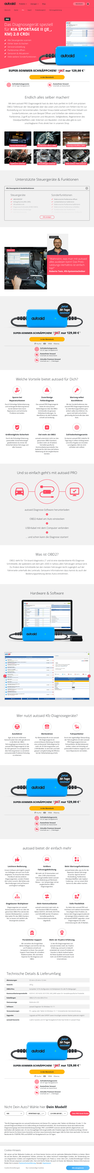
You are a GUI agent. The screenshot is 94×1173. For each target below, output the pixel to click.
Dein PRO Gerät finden (80, 1114)
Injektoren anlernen (17, 164)
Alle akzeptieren (78, 1168)
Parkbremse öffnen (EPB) (47, 146)
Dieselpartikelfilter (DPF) (76, 146)
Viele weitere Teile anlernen (76, 164)
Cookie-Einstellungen (12, 1168)
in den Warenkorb (47, 77)
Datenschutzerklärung (27, 1163)
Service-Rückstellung (18, 146)
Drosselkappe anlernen (46, 164)
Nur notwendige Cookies (35, 1168)
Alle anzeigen (47, 217)
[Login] (88, 3)
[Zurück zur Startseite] (9, 3)
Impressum (47, 1163)
